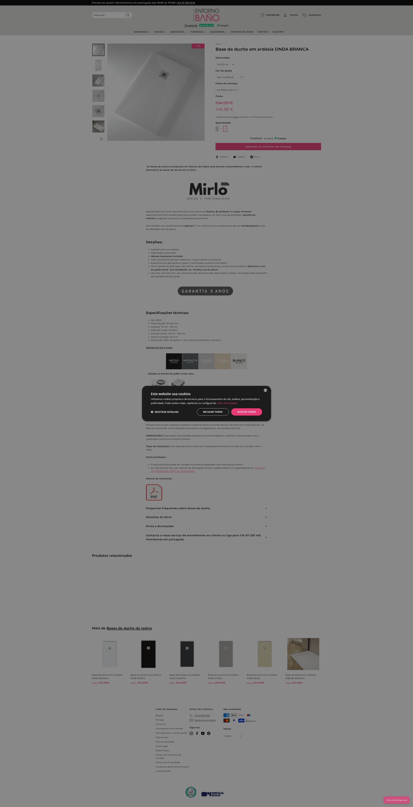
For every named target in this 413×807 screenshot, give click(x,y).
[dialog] (206, 403)
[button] (165, 412)
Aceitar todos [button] (246, 411)
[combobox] (265, 390)
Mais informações (227, 403)
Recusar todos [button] (213, 411)
